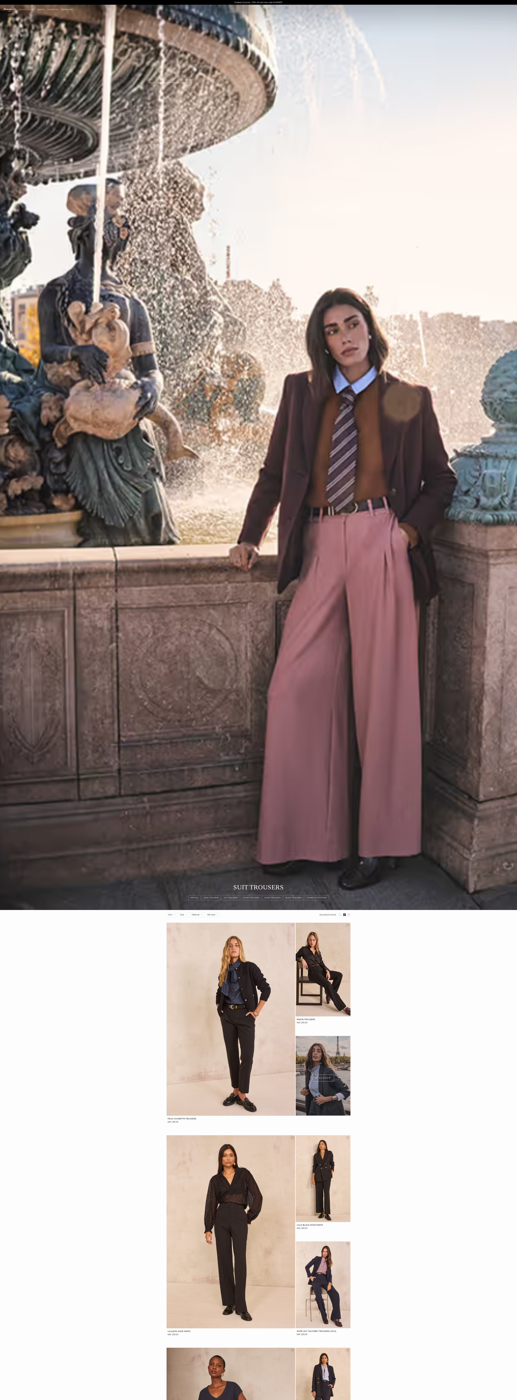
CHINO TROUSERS (272, 898)
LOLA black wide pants (310, 1225)
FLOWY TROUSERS (251, 898)
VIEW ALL (194, 898)
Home (151, 83)
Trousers (174, 83)
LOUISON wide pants (179, 1331)
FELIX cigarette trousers (182, 1118)
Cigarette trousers (316, 898)
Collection (162, 83)
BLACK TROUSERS (293, 898)
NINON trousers (306, 1019)
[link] (26, 9)
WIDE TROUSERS (211, 898)
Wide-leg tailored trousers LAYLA (316, 1331)
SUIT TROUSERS (231, 898)
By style (185, 83)
